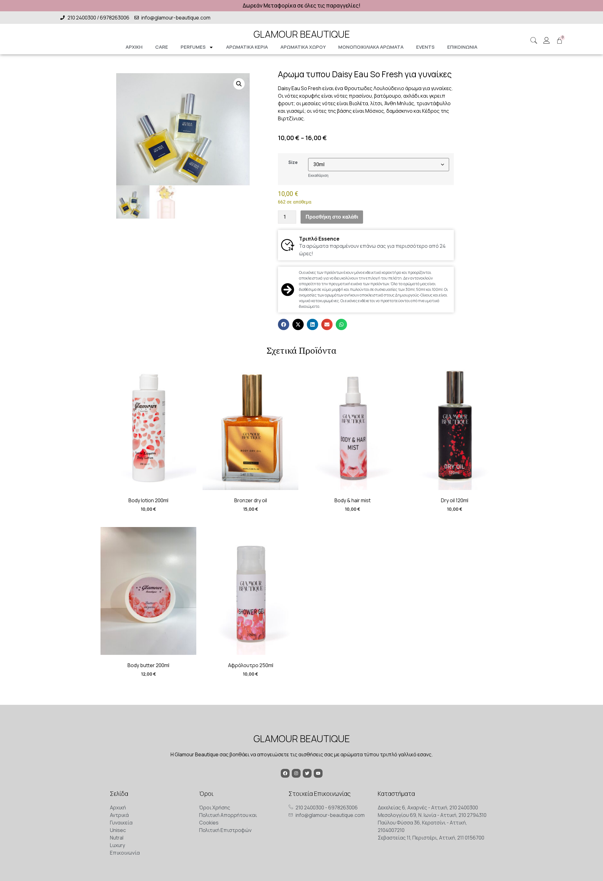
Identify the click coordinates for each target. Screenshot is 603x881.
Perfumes (193, 47)
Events (425, 47)
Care (161, 47)
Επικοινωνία (462, 47)
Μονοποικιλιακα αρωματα (371, 47)
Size (293, 162)
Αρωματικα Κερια (247, 47)
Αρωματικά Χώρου (303, 47)
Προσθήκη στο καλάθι (332, 217)
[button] (239, 84)
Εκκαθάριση (318, 175)
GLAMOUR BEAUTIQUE (301, 34)
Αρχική (134, 47)
